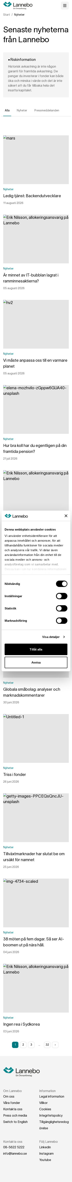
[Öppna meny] (65, 6)
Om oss (8, 1096)
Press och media (15, 1115)
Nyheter (22, 110)
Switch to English (15, 1122)
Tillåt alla (36, 649)
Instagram (46, 1153)
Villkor (43, 1103)
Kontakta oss (12, 1109)
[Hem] (19, 6)
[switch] (61, 596)
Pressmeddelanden (46, 110)
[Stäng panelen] (66, 515)
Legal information (51, 1096)
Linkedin (45, 1147)
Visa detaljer (51, 636)
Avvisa (36, 662)
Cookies (45, 1109)
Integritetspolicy (51, 1115)
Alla (7, 110)
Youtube (45, 1160)
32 (47, 1044)
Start (6, 14)
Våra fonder (11, 1103)
